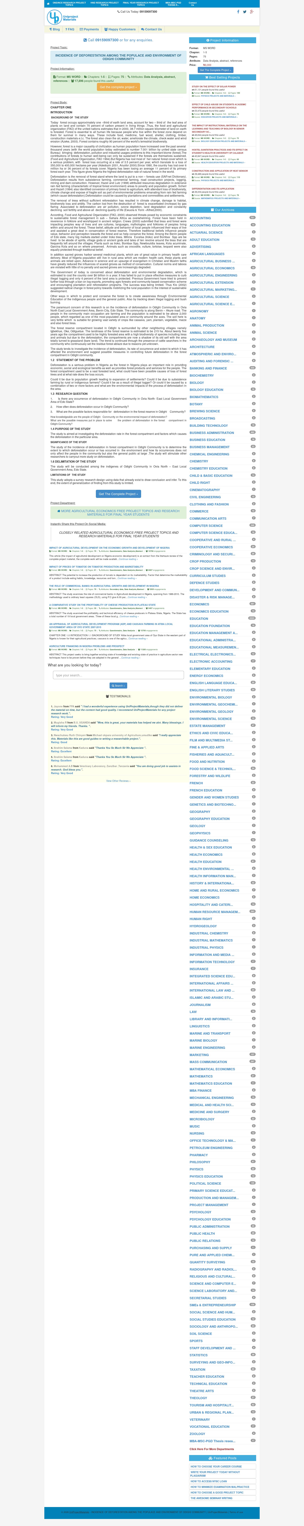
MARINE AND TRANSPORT (210, 1033)
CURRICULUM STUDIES (208, 575)
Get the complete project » (118, 87)
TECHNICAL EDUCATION (208, 1383)
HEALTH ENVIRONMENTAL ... (212, 868)
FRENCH (196, 783)
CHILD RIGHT (200, 482)
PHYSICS (196, 1169)
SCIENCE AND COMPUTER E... (213, 1283)
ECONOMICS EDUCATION (209, 611)
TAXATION (197, 1369)
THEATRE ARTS (202, 1391)
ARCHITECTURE (202, 347)
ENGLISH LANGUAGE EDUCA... (213, 683)
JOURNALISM (200, 1004)
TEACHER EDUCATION (207, 1376)
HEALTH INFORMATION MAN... (213, 876)
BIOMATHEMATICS (204, 397)
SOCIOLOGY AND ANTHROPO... (214, 1326)
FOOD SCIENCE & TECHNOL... (213, 769)
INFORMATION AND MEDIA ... (212, 954)
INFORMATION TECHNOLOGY (212, 962)
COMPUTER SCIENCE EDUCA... (213, 532)
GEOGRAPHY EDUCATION (210, 818)
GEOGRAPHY (200, 811)
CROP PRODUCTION (205, 561)
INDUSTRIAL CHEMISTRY (209, 933)
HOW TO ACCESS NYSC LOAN (209, 1481)
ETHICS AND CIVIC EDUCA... (211, 733)
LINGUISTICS (200, 1026)
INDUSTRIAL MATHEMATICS (211, 940)
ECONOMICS (199, 604)
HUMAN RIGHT (201, 919)
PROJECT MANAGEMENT (209, 1205)
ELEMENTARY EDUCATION (210, 668)
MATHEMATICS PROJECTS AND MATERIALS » (220, 198)
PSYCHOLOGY (200, 1212)
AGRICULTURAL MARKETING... (213, 289)
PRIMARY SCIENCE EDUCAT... (212, 1190)
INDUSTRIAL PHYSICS (206, 947)
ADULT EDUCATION (204, 239)
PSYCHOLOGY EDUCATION (210, 1219)
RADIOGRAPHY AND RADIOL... (213, 1269)
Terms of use (236, 1512)
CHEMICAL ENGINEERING (209, 454)
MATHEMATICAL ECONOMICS (212, 1069)
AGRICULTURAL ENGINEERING (213, 275)
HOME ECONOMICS (205, 897)
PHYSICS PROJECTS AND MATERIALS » (218, 96)
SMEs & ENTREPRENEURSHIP (213, 1305)
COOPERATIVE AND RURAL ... (213, 540)
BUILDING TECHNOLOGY (209, 425)
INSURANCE (199, 969)
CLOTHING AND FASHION (209, 504)
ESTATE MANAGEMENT (207, 725)
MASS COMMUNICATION (208, 1062)
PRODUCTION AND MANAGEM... (214, 1198)
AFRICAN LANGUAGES (207, 254)
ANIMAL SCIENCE (203, 332)
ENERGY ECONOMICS (206, 675)
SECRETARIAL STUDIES (208, 1298)
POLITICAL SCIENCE (205, 1183)
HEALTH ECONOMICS (206, 854)
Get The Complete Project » (118, 493)
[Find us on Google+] (251, 11)
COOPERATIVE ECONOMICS (211, 547)
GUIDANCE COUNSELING (209, 840)
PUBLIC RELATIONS (205, 1240)
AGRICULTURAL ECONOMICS (212, 268)
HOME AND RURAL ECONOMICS (214, 890)
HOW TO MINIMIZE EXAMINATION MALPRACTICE (220, 1487)
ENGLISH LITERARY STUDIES (212, 690)
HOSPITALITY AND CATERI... (211, 904)
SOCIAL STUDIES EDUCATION (213, 1319)
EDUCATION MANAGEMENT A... (214, 633)
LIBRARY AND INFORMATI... (211, 1019)
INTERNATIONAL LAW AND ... (212, 990)
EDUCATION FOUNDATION (210, 626)
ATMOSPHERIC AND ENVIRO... (213, 354)
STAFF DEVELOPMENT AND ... (213, 1348)
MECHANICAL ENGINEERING (212, 1097)
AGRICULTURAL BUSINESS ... (212, 261)
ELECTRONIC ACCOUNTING (211, 661)
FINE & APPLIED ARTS (207, 747)
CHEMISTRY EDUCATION (208, 468)
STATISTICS (199, 1355)
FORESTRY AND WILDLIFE (210, 776)
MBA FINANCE (201, 1090)
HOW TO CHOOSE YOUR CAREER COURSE (216, 1466)
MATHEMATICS (201, 1076)
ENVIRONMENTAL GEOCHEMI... (214, 704)
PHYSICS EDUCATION (206, 1176)
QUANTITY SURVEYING (207, 1262)
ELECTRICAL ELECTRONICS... (213, 654)
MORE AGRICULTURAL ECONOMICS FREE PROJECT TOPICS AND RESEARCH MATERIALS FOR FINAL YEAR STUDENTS (120, 512)
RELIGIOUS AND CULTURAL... (212, 1276)
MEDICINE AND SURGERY (209, 1112)
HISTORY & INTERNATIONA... (212, 883)
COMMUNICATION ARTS (208, 518)
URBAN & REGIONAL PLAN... (212, 1412)
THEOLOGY (198, 1398)
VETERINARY (200, 1419)
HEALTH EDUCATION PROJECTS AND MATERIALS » (223, 162)
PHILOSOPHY (200, 1162)
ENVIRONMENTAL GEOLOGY (211, 711)
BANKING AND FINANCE (208, 368)
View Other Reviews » (118, 781)
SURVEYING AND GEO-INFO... (212, 1362)
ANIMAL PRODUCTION (207, 325)
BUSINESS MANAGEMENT (210, 447)
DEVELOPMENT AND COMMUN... (214, 590)
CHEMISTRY (199, 461)
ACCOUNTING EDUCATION (210, 225)
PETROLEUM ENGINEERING (211, 1147)
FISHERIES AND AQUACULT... (212, 754)
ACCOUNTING (200, 218)
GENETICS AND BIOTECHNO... (213, 804)
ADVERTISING (200, 246)
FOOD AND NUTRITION (207, 761)
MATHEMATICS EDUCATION (211, 1083)
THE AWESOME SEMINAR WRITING (211, 1498)
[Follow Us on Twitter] (244, 11)
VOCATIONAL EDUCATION (209, 1426)
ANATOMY (197, 318)
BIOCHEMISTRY (202, 375)
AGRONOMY (199, 311)
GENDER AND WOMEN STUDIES (214, 797)
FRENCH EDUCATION (206, 790)
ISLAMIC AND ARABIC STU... (211, 997)
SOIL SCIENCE (201, 1333)
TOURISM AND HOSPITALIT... (212, 1405)
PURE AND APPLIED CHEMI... (212, 1255)
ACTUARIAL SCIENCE (206, 232)
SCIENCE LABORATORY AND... (213, 1290)
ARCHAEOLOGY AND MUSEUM (213, 339)
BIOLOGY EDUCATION (206, 389)
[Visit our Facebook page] (238, 11)
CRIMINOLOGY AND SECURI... (212, 554)
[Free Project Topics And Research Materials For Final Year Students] (48, 4)
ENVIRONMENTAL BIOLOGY (211, 697)
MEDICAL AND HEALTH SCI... (212, 1105)
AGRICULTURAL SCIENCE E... (212, 304)
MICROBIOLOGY (202, 1119)
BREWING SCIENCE (205, 411)
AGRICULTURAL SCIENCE (209, 296)
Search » (119, 685)
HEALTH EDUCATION (205, 861)
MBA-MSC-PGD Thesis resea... (212, 1441)
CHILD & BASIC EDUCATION (211, 475)
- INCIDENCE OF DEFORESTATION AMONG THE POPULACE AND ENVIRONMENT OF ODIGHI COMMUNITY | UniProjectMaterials (148, 1512)
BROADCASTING (202, 418)
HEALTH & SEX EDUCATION (211, 847)
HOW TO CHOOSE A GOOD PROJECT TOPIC (217, 1492)
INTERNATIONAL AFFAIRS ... (211, 983)
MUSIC (195, 1126)
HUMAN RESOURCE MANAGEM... (215, 912)
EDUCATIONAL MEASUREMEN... (214, 647)
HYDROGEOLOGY (203, 926)
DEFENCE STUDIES (204, 582)
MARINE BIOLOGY (203, 1040)
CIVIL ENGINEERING (205, 497)
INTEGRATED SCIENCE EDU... (212, 976)
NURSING (197, 1133)
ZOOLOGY (197, 1433)
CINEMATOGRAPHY (205, 490)
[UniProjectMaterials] (81, 17)
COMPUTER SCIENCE (206, 525)
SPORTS (196, 1341)
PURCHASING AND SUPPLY (211, 1248)
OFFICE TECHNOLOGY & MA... (213, 1140)
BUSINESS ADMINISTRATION (212, 432)
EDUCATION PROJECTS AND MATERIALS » (219, 117)
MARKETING (199, 1055)
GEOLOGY (197, 826)
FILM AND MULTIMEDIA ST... (211, 740)
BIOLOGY (197, 382)
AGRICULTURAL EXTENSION (211, 282)
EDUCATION (199, 618)
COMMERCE (199, 511)
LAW (193, 1011)
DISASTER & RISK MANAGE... (212, 597)
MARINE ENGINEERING (207, 1047)
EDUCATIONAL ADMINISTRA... (213, 640)
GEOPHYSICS (200, 833)
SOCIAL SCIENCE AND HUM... (212, 1312)
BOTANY (196, 404)
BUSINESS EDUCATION (207, 439)
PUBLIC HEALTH (202, 1233)
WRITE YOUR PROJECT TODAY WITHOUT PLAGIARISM (215, 1473)
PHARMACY (199, 1155)
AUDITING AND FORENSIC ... (211, 361)
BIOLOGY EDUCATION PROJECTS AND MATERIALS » (223, 141)
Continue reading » (128, 559)
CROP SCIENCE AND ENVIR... (212, 568)
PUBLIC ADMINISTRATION (210, 1226)
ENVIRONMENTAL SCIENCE (211, 718)
